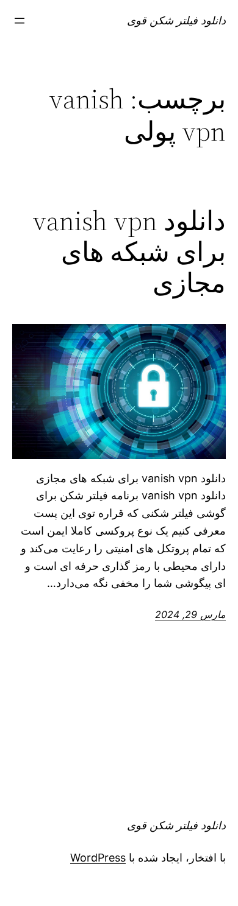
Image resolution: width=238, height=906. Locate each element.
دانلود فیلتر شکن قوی (176, 20)
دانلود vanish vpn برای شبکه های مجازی (129, 252)
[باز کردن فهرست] (19, 20)
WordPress (98, 857)
